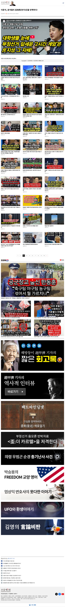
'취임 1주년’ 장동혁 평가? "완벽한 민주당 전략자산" (54, 115)
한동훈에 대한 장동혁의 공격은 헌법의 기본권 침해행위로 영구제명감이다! (19, 583)
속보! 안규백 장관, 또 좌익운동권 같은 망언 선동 (10, 96)
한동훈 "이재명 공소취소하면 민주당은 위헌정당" (54, 171)
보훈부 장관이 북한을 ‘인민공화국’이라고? (12, 575)
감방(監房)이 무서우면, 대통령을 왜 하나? (12, 563)
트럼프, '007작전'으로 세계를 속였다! (30, 225)
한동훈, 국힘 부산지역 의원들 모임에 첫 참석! (10, 188)
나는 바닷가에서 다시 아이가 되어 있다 (11, 566)
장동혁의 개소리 (6, 573)
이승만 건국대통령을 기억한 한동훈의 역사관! (54, 77)
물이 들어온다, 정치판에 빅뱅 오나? (8, 114)
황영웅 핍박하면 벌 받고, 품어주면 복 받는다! (32, 170)
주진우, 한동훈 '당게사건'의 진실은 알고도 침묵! (54, 133)
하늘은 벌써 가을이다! (49, 225)
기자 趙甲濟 (10, 593)
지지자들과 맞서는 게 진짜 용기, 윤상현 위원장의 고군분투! (54, 208)
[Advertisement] (32, 546)
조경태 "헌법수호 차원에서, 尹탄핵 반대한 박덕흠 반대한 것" (10, 171)
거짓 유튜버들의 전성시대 (8, 561)
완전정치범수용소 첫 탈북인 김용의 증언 (11, 578)
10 (44, 255)
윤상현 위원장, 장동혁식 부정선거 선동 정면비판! (32, 189)
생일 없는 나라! (26, 96)
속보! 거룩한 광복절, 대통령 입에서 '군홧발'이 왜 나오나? (32, 78)
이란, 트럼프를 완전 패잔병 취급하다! (30, 244)
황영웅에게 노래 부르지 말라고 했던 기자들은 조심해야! (10, 208)
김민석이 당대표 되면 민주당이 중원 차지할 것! (32, 151)
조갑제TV (15, 593)
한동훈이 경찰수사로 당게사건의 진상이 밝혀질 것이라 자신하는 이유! (32, 115)
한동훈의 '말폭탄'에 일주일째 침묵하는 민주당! (32, 207)
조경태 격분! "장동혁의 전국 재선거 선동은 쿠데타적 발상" (32, 133)
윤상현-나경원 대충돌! (5, 133)
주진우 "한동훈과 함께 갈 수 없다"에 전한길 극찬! (54, 96)
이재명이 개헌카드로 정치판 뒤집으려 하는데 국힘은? (10, 78)
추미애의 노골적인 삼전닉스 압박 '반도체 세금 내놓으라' (54, 189)
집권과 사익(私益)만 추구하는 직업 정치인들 (12, 580)
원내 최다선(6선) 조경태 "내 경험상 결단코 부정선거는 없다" (54, 152)
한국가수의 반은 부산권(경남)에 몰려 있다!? (53, 244)
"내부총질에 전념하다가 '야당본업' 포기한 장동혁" (10, 226)
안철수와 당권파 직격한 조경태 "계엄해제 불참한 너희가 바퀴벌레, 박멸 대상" (10, 152)
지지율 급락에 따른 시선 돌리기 (10, 570)
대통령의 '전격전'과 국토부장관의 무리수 (12, 568)
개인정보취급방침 (4, 593)
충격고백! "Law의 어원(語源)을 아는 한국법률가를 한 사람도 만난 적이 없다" (10, 245)
